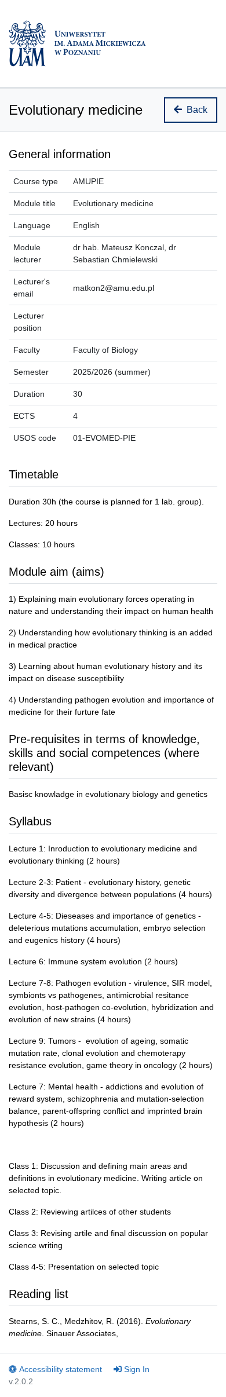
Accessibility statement (60, 1369)
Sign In (137, 1369)
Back (197, 110)
